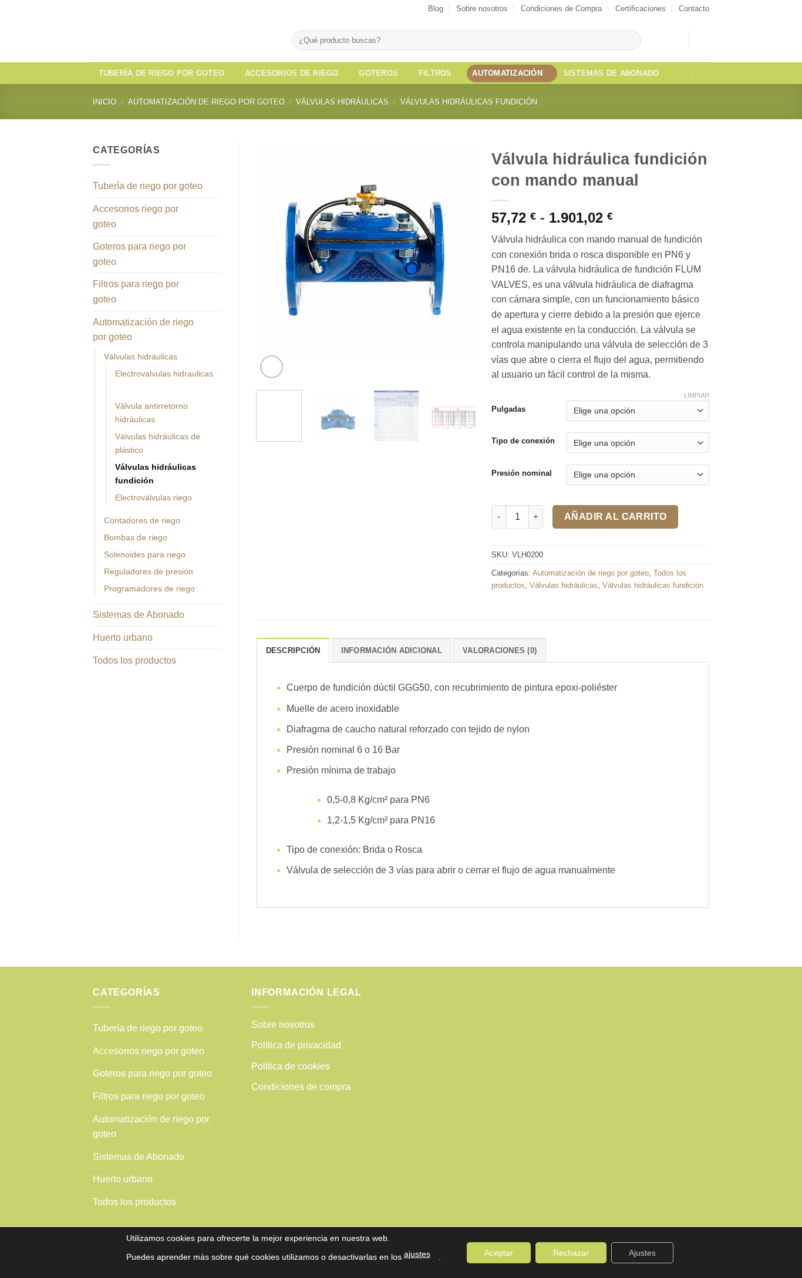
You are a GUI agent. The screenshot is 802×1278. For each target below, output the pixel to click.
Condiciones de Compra (561, 8)
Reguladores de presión (148, 571)
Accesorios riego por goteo (135, 216)
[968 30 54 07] (704, 73)
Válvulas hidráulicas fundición (468, 101)
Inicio (104, 101)
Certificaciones (640, 8)
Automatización (507, 73)
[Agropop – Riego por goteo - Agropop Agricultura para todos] (184, 40)
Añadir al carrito (615, 517)
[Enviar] (629, 41)
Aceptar (498, 1252)
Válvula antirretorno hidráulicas (151, 412)
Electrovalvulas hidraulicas (164, 373)
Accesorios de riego (292, 73)
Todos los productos (134, 660)
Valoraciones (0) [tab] (500, 650)
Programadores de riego (149, 588)
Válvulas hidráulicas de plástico (157, 443)
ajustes (417, 1254)
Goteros (378, 73)
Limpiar (696, 395)
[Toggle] (214, 186)
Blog (435, 8)
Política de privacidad (296, 1045)
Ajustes (642, 1252)
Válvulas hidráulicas (342, 101)
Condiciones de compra (301, 1087)
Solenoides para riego (145, 554)
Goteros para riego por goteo (139, 254)
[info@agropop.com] (681, 73)
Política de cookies (290, 1066)
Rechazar (571, 1252)
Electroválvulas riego (153, 497)
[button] (674, 40)
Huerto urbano (123, 638)
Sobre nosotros (482, 8)
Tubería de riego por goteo (162, 73)
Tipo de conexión (523, 441)
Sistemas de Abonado (611, 73)
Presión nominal (521, 473)
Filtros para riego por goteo (136, 291)
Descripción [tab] (293, 650)
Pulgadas (508, 409)
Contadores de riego (142, 520)
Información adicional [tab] (391, 650)
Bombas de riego (135, 537)
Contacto (694, 8)
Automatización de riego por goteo (206, 101)
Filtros (435, 73)
